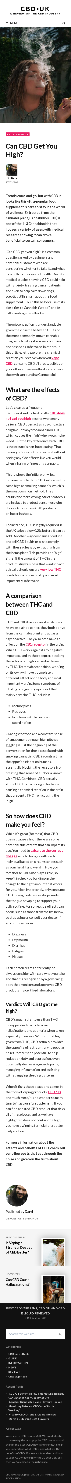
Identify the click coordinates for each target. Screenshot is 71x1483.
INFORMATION (18, 1362)
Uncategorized (17, 1376)
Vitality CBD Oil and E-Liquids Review (33, 1414)
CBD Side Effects (17, 134)
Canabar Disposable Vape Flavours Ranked (36, 1401)
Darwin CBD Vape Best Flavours (29, 1418)
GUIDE (12, 1358)
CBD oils (54, 1092)
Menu (13, 23)
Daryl (14, 178)
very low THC (50, 569)
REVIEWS (14, 1372)
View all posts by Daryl (21, 1218)
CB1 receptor (36, 644)
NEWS (12, 1367)
